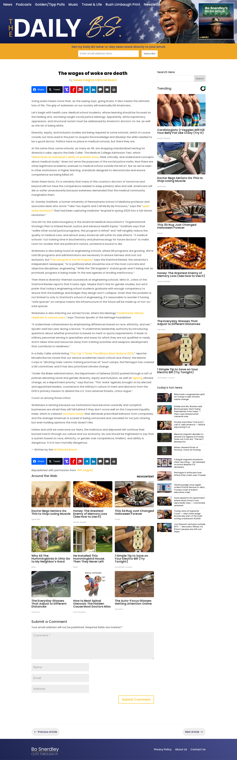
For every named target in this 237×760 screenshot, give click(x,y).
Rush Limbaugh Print (122, 5)
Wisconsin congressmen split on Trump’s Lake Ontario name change (189, 397)
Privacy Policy (163, 749)
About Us (181, 749)
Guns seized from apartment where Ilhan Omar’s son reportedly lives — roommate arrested (189, 501)
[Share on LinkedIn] (93, 89)
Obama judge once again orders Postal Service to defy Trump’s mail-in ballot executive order (189, 488)
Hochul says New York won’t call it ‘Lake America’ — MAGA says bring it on (189, 425)
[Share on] (100, 89)
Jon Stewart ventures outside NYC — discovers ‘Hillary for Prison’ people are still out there (189, 528)
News (7, 5)
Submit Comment (136, 699)
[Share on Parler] (80, 89)
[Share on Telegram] (87, 89)
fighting (137, 378)
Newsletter (152, 5)
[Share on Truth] (66, 89)
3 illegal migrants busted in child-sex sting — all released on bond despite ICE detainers (189, 463)
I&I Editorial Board (65, 449)
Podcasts (23, 5)
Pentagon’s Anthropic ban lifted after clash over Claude (190, 474)
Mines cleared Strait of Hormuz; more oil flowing (187, 448)
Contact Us (198, 749)
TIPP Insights (85, 470)
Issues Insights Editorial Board (94, 80)
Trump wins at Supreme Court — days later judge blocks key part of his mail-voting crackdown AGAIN (188, 514)
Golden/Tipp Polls (50, 5)
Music (73, 5)
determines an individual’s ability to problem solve (66, 157)
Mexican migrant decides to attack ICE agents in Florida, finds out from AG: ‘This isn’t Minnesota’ (189, 438)
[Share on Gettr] (73, 89)
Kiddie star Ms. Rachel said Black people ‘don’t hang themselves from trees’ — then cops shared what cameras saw (188, 411)
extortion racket (73, 414)
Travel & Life (92, 5)
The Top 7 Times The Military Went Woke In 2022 (102, 353)
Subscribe (149, 53)
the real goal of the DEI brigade (71, 260)
